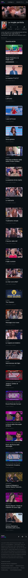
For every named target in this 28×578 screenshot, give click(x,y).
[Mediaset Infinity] (3, 2)
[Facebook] (18, 536)
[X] (26, 536)
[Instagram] (22, 536)
